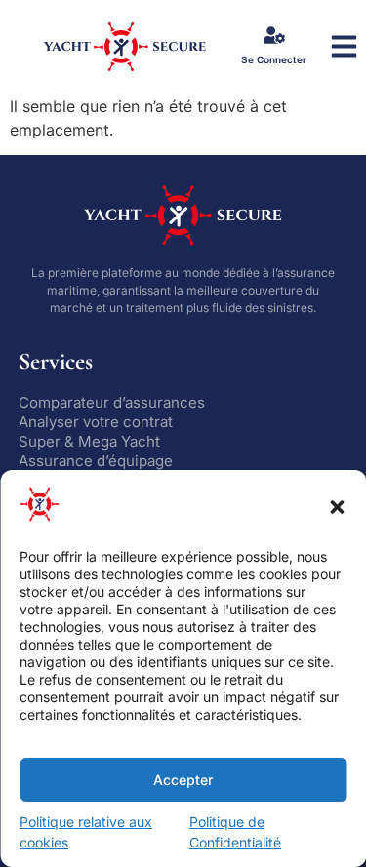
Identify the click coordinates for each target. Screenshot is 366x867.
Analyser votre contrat (96, 422)
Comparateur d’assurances (112, 402)
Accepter (183, 779)
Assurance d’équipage (96, 461)
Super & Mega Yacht (89, 441)
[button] (336, 507)
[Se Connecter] (274, 35)
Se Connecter (273, 59)
